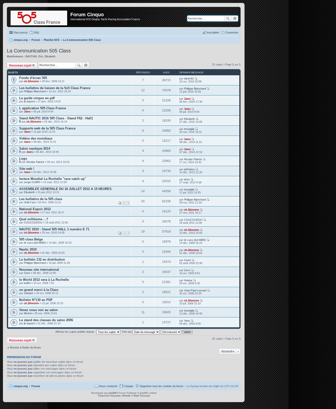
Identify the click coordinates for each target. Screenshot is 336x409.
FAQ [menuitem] (36, 32)
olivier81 (189, 78)
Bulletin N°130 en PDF (36, 300)
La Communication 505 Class (39, 50)
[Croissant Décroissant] (171, 331)
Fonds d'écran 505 (33, 78)
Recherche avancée (234, 18)
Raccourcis (21, 32)
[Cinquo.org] (39, 17)
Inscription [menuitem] (213, 32)
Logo (23, 158)
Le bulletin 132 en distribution (42, 259)
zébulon (28, 293)
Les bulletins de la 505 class (40, 199)
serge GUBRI (32, 182)
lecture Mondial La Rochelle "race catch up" (52, 179)
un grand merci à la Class (38, 290)
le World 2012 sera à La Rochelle (44, 280)
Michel (27, 313)
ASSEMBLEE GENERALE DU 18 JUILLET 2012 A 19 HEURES (65, 189)
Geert (187, 260)
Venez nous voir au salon (38, 310)
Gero (27, 272)
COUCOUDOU (33, 222)
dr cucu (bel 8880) (35, 242)
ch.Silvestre (31, 81)
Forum (35, 386)
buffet (27, 283)
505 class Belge (31, 239)
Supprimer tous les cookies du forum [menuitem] (161, 386)
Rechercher (227, 18)
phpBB (112, 393)
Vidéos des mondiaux (35, 138)
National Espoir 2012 (35, 209)
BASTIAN (31, 56)
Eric (40, 56)
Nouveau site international (39, 269)
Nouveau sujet (20, 65)
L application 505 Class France (42, 108)
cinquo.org (21, 386)
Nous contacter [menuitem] (108, 386)
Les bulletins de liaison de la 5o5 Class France (54, 88)
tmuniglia (189, 128)
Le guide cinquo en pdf (37, 98)
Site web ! (26, 169)
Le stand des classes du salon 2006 (46, 320)
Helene (188, 280)
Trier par (127, 331)
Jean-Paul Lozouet (195, 290)
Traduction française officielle (114, 395)
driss (187, 179)
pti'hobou (189, 169)
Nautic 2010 (28, 249)
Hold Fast (29, 202)
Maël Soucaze (142, 395)
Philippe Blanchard (35, 91)
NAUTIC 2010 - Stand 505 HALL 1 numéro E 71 (54, 229)
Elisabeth (50, 56)
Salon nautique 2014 (34, 148)
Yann (187, 320)
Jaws (187, 98)
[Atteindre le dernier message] (196, 78)
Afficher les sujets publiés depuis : (75, 331)
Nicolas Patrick (35, 161)
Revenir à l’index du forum (25, 347)
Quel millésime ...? (33, 219)
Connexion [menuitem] (231, 32)
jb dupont (29, 101)
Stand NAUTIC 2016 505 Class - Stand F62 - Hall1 (56, 118)
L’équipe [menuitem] (128, 386)
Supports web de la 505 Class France (47, 128)
